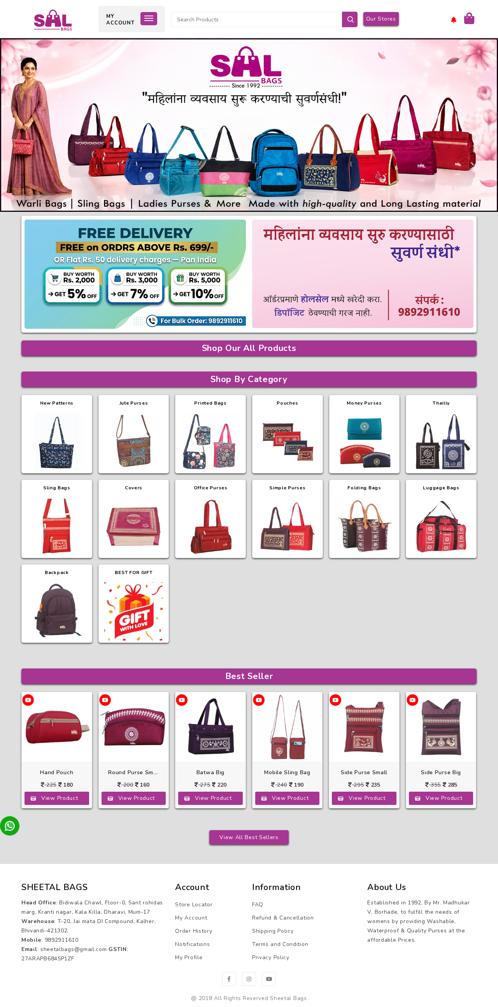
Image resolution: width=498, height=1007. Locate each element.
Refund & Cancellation (283, 917)
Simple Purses (287, 488)
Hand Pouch (56, 772)
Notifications (192, 944)
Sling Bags (56, 488)
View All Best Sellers (249, 837)
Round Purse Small (133, 772)
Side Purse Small (364, 772)
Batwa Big (210, 772)
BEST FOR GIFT (133, 572)
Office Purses (211, 488)
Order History (193, 931)
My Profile (188, 957)
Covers (133, 488)
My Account (191, 917)
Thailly (441, 403)
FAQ (257, 904)
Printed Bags (210, 403)
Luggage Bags (441, 488)
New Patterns (57, 403)
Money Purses (364, 403)
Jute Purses (133, 403)
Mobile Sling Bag (287, 772)
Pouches (287, 403)
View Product (59, 798)
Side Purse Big (441, 772)
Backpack (57, 572)
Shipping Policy (273, 931)
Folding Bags (364, 488)
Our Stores (381, 19)
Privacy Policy (270, 957)
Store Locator (193, 904)
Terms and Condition (280, 944)
